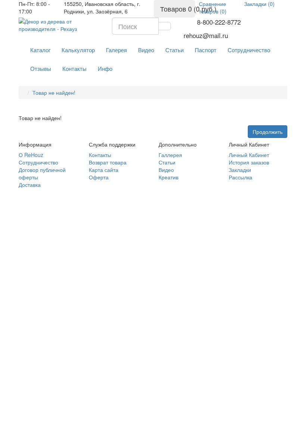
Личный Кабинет (249, 154)
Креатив (168, 177)
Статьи (174, 50)
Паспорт (205, 50)
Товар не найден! (53, 92)
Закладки (240, 169)
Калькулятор (78, 50)
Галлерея (170, 154)
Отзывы (40, 68)
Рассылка (240, 177)
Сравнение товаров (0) (213, 7)
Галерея (116, 50)
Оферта (99, 177)
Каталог (40, 50)
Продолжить (267, 131)
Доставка (30, 184)
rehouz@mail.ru (206, 35)
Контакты (74, 68)
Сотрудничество (249, 50)
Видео (146, 50)
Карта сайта (103, 169)
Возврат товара (108, 162)
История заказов (249, 162)
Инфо (105, 68)
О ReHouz (31, 154)
